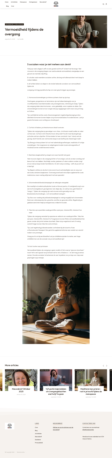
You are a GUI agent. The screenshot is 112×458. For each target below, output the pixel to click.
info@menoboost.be (88, 430)
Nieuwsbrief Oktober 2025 (21, 390)
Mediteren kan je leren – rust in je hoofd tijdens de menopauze (91, 391)
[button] (103, 365)
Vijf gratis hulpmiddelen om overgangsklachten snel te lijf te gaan (56, 391)
